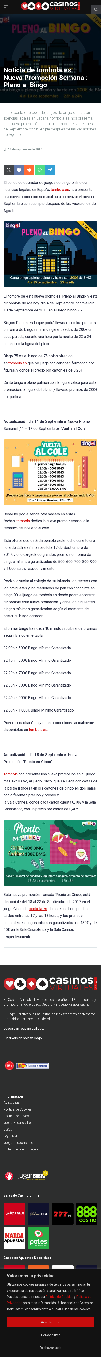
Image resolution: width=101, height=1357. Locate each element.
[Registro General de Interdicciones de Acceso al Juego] (10, 1179)
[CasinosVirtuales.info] (50, 7)
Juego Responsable (18, 1143)
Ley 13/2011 (13, 1136)
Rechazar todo (51, 1348)
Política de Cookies (59, 1297)
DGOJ (8, 1129)
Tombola (11, 774)
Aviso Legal (12, 1102)
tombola (23, 521)
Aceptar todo (50, 1322)
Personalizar (50, 1335)
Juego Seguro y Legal (19, 1122)
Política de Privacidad (19, 1116)
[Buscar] (96, 9)
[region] (50, 1313)
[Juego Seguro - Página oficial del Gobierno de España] (32, 1069)
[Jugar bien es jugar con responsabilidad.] (32, 1179)
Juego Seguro (42, 1004)
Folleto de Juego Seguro (21, 1149)
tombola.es (60, 189)
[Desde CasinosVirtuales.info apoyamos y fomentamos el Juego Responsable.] (10, 1069)
